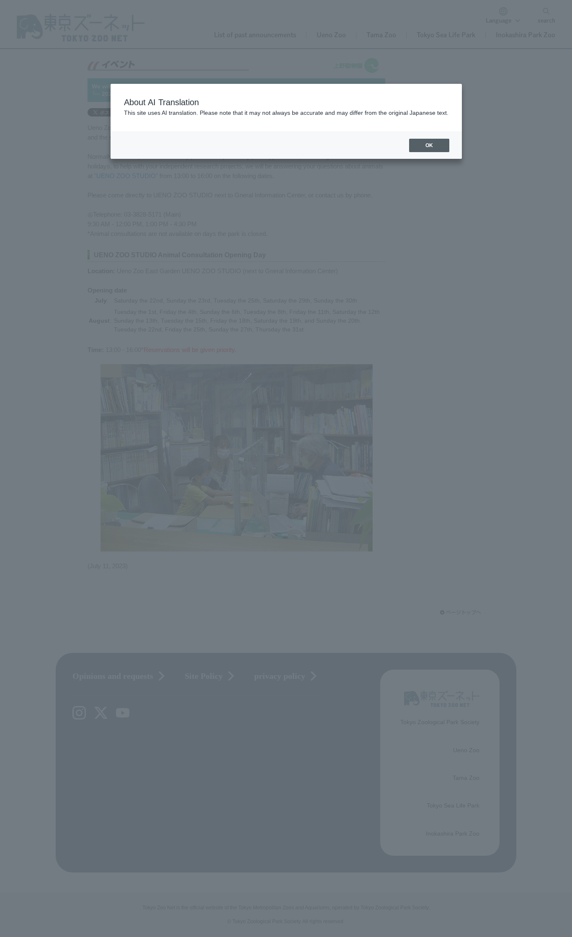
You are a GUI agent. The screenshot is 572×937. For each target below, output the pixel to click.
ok (429, 145)
